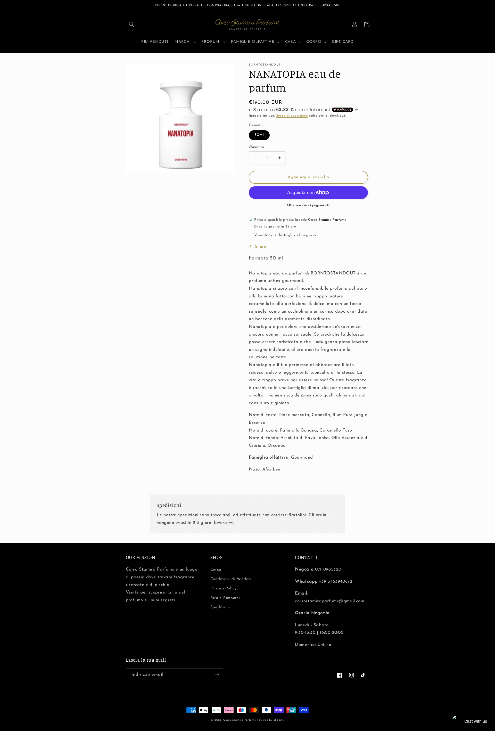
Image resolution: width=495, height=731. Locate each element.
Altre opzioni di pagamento (308, 205)
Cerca (215, 570)
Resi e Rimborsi (225, 598)
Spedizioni (220, 607)
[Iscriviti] (217, 674)
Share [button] (260, 247)
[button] (132, 24)
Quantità (256, 147)
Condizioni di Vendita (230, 579)
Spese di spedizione (292, 115)
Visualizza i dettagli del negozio (285, 235)
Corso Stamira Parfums (239, 720)
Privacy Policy (223, 588)
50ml (259, 135)
